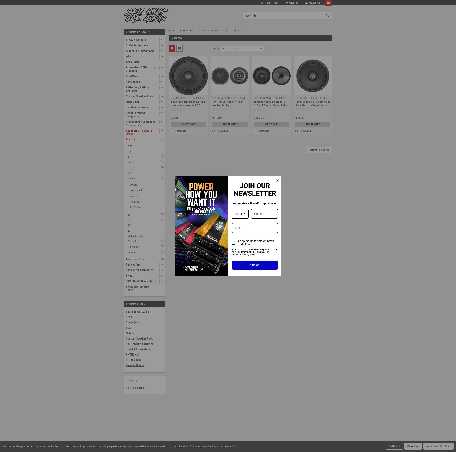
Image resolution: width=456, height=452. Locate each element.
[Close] (277, 180)
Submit (254, 265)
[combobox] (240, 214)
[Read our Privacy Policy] (276, 250)
